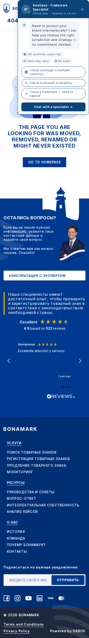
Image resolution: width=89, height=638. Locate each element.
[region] (44, 361)
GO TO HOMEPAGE (44, 162)
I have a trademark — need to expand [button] (51, 93)
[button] (9, 361)
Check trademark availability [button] (51, 83)
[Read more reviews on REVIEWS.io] (61, 396)
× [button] (82, 9)
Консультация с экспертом (37, 276)
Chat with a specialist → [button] (53, 107)
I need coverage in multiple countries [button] (50, 72)
